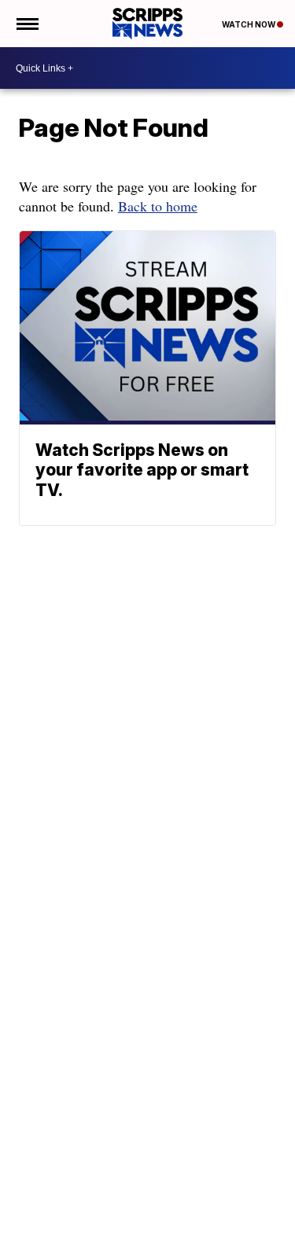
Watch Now (249, 24)
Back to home (157, 206)
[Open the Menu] (26, 23)
